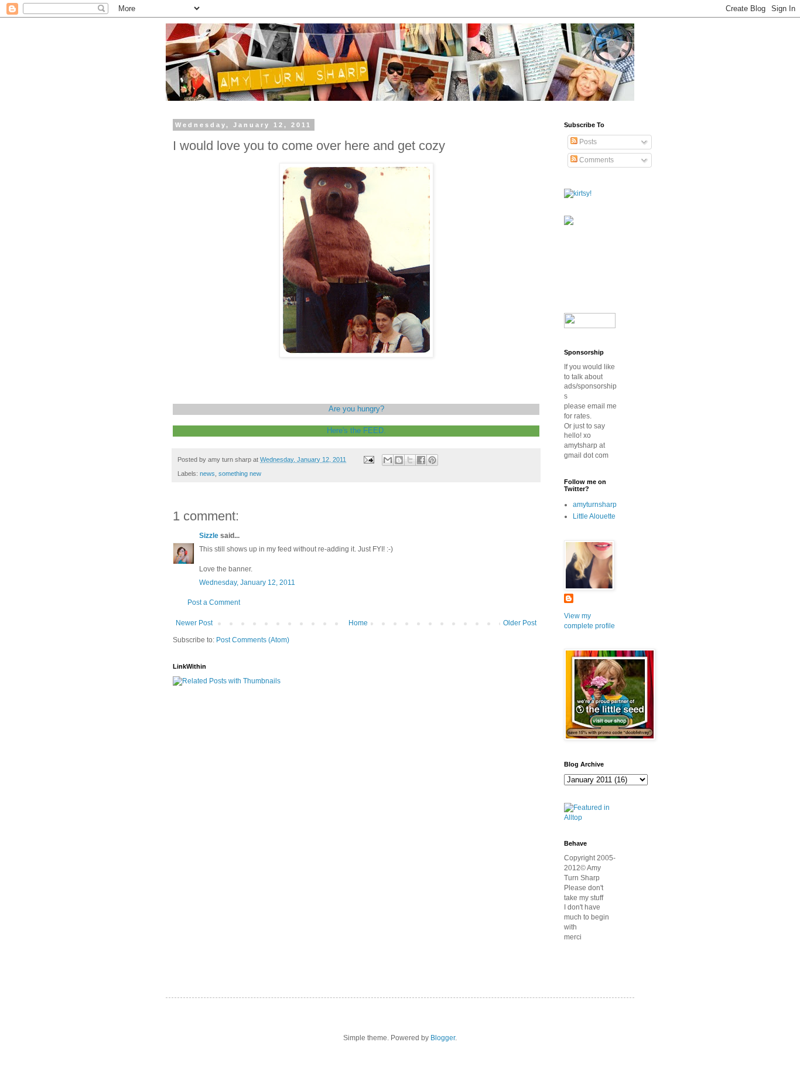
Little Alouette (594, 516)
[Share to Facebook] (421, 460)
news (207, 473)
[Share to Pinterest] (432, 460)
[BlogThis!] (399, 460)
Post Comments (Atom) (252, 640)
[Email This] (388, 460)
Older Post (519, 623)
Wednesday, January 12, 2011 (247, 582)
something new (239, 473)
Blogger (442, 1038)
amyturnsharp (595, 504)
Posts (587, 142)
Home (358, 623)
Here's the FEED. (356, 430)
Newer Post (194, 623)
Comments (595, 160)
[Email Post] (368, 459)
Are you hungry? (356, 408)
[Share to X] (410, 460)
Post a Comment (213, 602)
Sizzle (208, 536)
